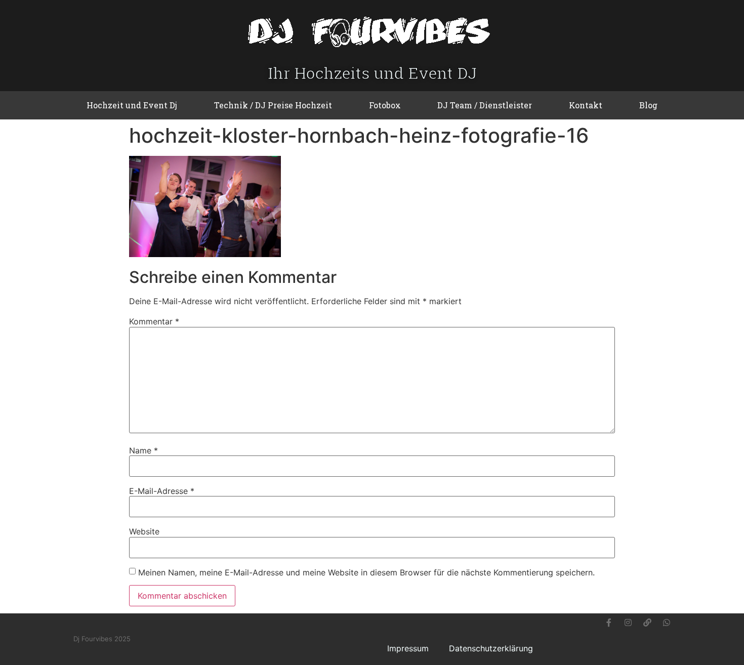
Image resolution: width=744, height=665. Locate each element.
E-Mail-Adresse (161, 491)
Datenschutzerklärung (491, 648)
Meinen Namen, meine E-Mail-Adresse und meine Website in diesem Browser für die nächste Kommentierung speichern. (366, 572)
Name (143, 450)
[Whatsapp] (667, 622)
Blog (648, 105)
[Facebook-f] (609, 622)
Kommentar (154, 321)
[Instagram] (628, 622)
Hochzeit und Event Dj (132, 105)
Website (144, 531)
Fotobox (385, 105)
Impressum (408, 648)
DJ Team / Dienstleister (484, 105)
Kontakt (585, 105)
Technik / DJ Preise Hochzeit (273, 105)
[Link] (647, 622)
